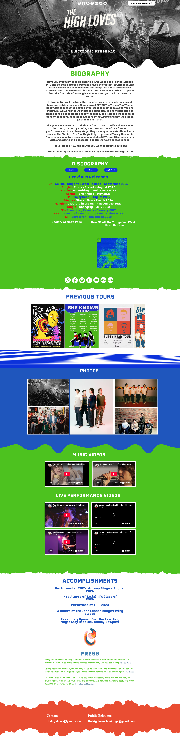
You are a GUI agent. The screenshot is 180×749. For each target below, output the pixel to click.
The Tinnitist (130, 672)
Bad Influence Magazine (84, 684)
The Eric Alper (125, 663)
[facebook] (83, 3)
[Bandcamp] (100, 3)
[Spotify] (88, 3)
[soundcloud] (105, 3)
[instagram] (79, 3)
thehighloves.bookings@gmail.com (111, 721)
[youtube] (96, 3)
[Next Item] (141, 326)
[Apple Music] (92, 3)
